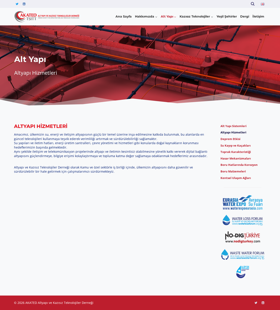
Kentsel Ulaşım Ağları (235, 178)
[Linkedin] (24, 4)
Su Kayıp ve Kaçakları (235, 145)
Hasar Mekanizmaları (235, 158)
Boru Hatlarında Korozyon (239, 165)
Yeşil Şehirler (227, 16)
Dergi (244, 16)
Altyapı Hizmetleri (233, 132)
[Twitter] (17, 4)
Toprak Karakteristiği (235, 152)
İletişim (258, 16)
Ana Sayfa (124, 16)
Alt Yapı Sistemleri (233, 126)
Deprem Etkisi (230, 139)
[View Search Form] (253, 4)
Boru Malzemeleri (233, 171)
